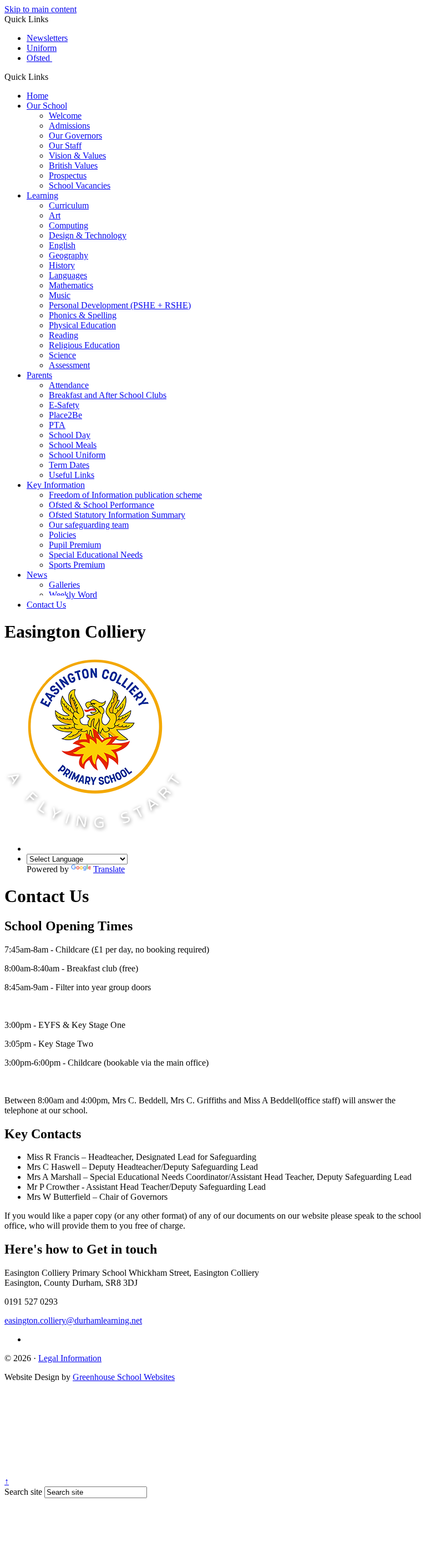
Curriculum (69, 205)
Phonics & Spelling (82, 315)
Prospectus (68, 175)
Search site (23, 1491)
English (62, 245)
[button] (52, 76)
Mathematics (71, 285)
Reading (63, 335)
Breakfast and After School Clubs (107, 395)
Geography (68, 255)
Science (62, 355)
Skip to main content (40, 9)
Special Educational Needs (96, 554)
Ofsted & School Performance (101, 505)
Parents (39, 375)
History (62, 265)
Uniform (42, 48)
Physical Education (82, 325)
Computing (68, 225)
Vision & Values (77, 155)
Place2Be (65, 415)
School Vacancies (79, 185)
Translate (109, 869)
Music (59, 295)
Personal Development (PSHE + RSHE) (120, 305)
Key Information (56, 485)
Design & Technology (87, 235)
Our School (47, 105)
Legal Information (70, 1358)
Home (37, 95)
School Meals (73, 445)
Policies (62, 534)
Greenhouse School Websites (124, 1377)
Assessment (69, 365)
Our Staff (65, 145)
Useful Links (71, 475)
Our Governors (75, 135)
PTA (57, 425)
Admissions (69, 125)
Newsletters (47, 38)
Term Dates (69, 465)
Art (54, 215)
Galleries (64, 584)
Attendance (69, 385)
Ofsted (39, 58)
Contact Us (46, 604)
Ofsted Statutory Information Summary (117, 515)
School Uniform (77, 455)
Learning (42, 195)
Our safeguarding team (89, 524)
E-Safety (64, 405)
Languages (68, 275)
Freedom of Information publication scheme (125, 495)
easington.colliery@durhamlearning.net (73, 1320)
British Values (73, 165)
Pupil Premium (75, 544)
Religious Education (84, 345)
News (37, 574)
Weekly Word (73, 594)
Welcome (65, 115)
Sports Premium (77, 564)
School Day (69, 435)
